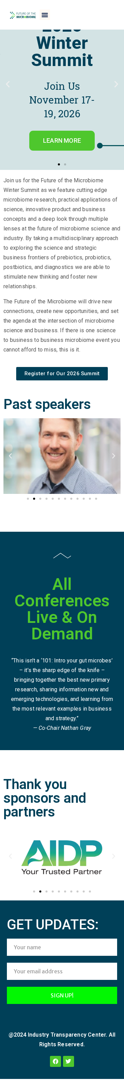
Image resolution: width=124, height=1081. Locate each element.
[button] (45, 15)
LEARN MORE (62, 140)
